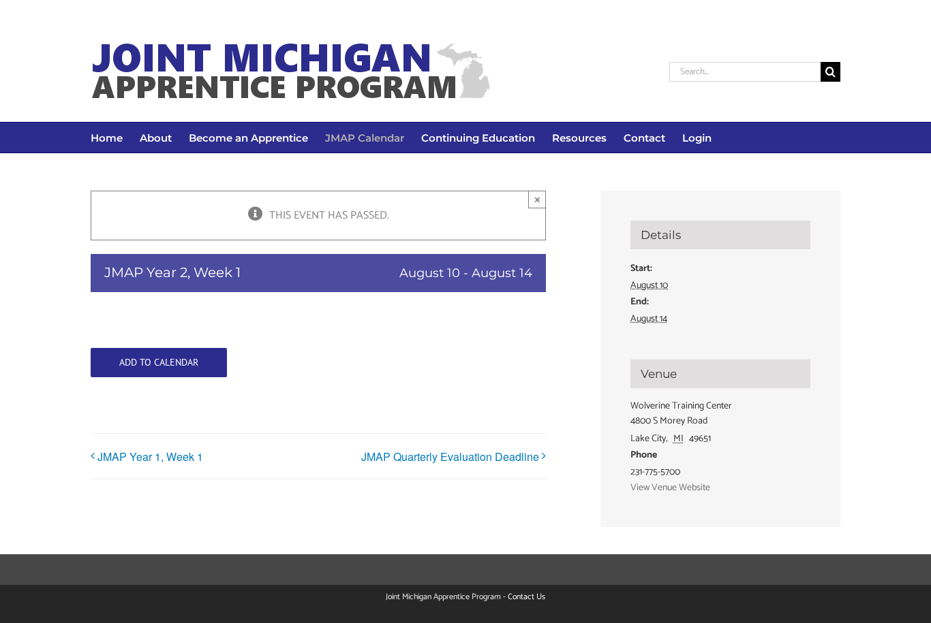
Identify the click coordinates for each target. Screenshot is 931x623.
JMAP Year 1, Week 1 (153, 456)
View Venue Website (670, 488)
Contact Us (526, 596)
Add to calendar (158, 362)
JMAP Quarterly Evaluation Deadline (450, 456)
